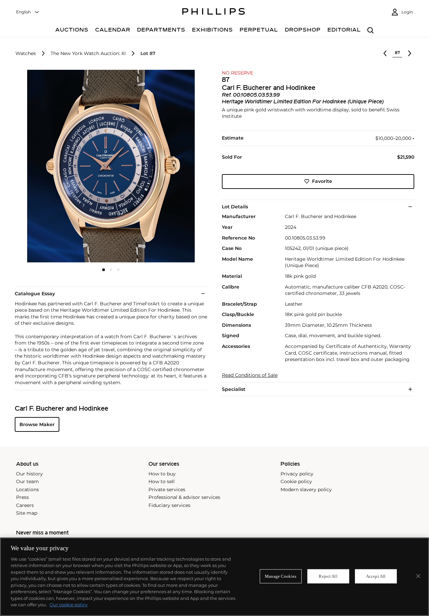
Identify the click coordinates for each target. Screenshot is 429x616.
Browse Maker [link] (37, 424)
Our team (27, 481)
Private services (166, 489)
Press (22, 497)
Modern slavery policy (306, 489)
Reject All (328, 576)
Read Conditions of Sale (250, 375)
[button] (109, 166)
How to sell (161, 481)
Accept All (375, 576)
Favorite (322, 181)
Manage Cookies (280, 576)
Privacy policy (297, 474)
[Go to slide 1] (103, 269)
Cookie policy (296, 481)
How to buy (162, 474)
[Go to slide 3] (118, 269)
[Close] (418, 576)
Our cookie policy (68, 604)
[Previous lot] (385, 53)
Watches (25, 53)
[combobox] (28, 12)
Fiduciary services (169, 505)
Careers (25, 505)
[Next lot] (409, 53)
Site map (26, 513)
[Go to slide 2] (111, 269)
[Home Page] (213, 12)
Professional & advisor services (184, 497)
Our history (29, 474)
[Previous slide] (47, 167)
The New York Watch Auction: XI (88, 53)
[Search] (370, 30)
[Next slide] (175, 167)
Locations (27, 489)
